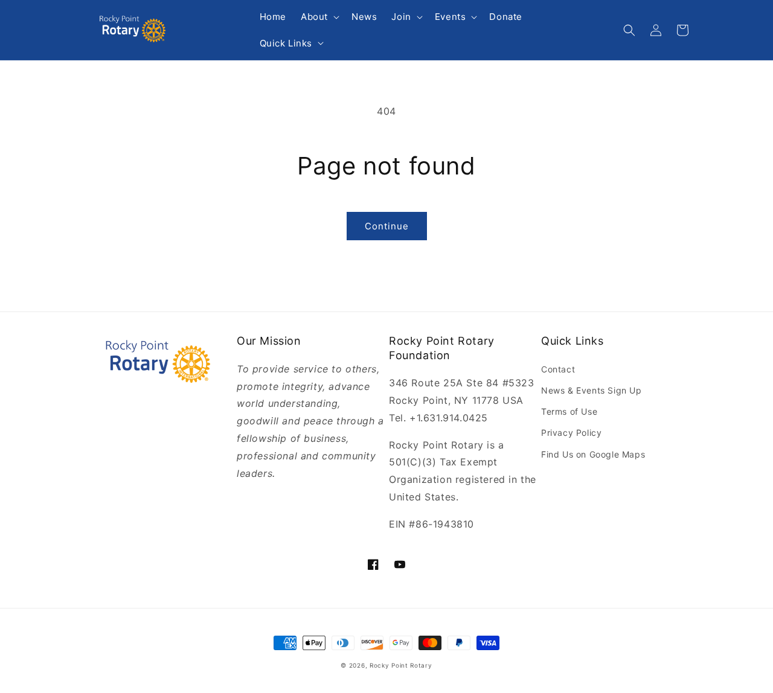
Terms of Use (569, 411)
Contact (558, 369)
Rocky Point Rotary (401, 665)
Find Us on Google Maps (593, 454)
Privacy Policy (571, 432)
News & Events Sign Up (591, 390)
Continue (387, 226)
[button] (318, 17)
